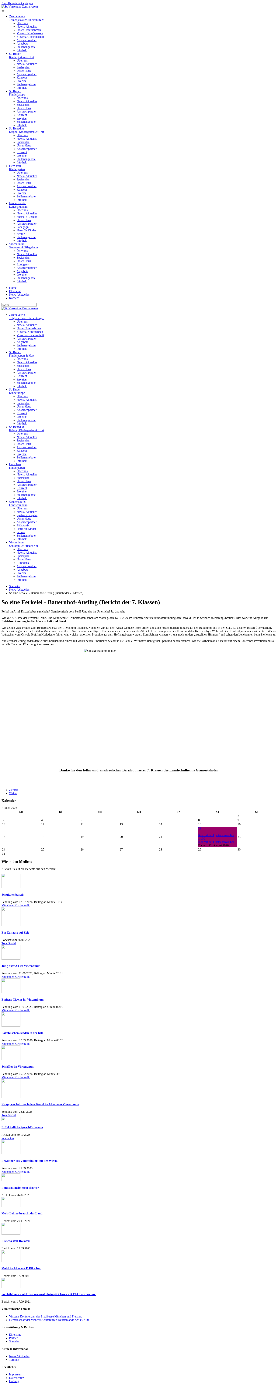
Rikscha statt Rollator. (16, 1241)
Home (12, 287)
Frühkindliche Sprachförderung (22, 1127)
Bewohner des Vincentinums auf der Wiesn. (29, 1160)
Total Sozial (9, 943)
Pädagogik (23, 227)
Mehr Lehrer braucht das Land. (22, 1213)
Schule (21, 233)
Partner (13, 1338)
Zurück (13, 789)
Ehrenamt (15, 291)
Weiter (13, 793)
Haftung (14, 1381)
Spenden (14, 1341)
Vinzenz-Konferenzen (30, 33)
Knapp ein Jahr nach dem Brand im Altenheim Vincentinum (40, 1104)
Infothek (22, 50)
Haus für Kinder (26, 230)
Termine (14, 1359)
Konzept (22, 77)
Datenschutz (16, 1377)
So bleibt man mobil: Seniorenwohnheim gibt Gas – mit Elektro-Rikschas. (49, 1294)
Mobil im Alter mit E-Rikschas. (21, 1268)
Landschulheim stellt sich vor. (21, 1187)
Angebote (22, 43)
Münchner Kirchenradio (16, 905)
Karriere (14, 298)
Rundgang (23, 264)
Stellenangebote (26, 47)
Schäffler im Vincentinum (18, 1066)
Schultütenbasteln (13, 894)
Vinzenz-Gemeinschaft (30, 36)
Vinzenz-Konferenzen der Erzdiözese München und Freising (45, 1316)
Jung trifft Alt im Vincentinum (21, 966)
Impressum (15, 1374)
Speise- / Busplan (27, 216)
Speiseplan (23, 67)
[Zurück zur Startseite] (20, 6)
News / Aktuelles (27, 26)
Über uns (22, 23)
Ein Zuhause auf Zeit (15, 932)
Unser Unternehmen (29, 30)
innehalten (8, 1138)
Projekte (21, 80)
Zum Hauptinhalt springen (17, 3)
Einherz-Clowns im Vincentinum (22, 999)
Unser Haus (24, 70)
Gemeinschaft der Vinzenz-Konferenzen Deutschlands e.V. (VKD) (49, 1319)
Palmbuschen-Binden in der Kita (22, 1033)
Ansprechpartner (26, 40)
